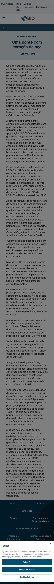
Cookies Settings (27, 577)
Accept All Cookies (27, 569)
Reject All (27, 562)
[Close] (50, 543)
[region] (27, 561)
